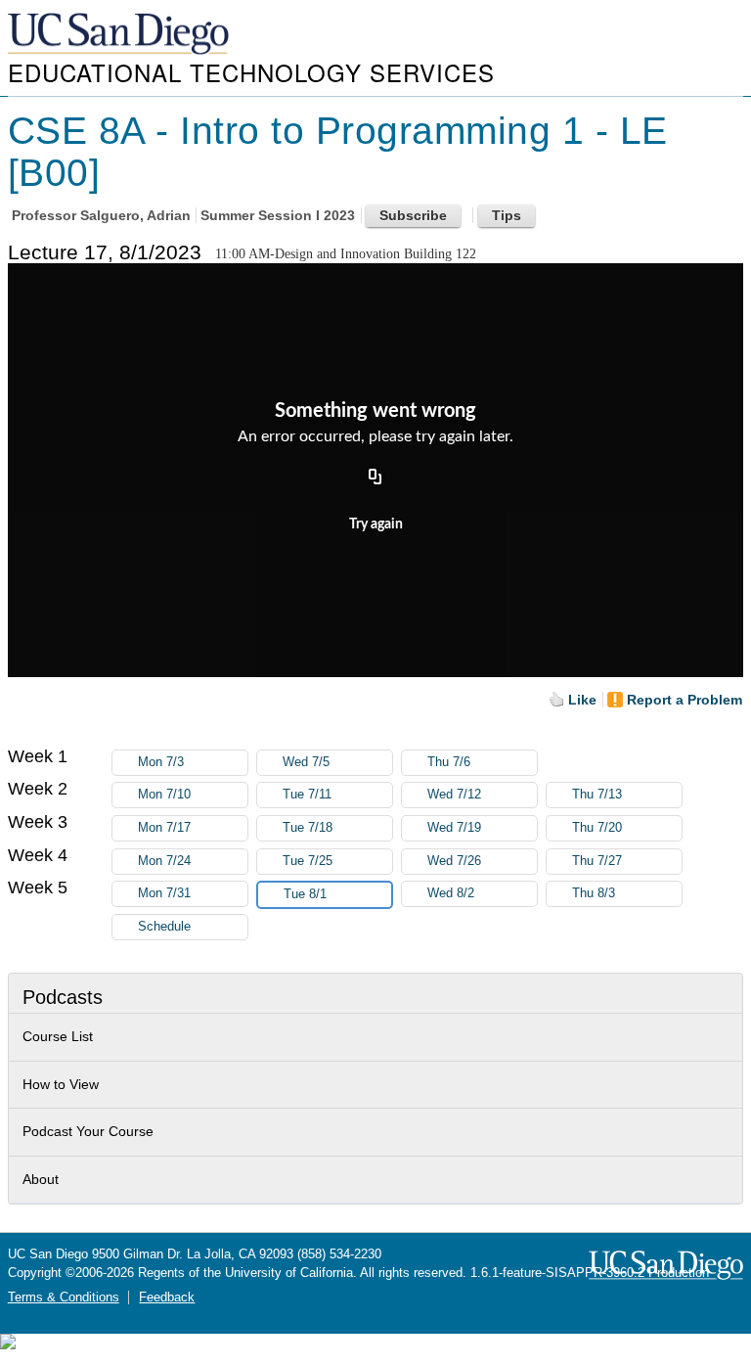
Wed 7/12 (454, 794)
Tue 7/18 (307, 828)
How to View (60, 1084)
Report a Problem (684, 699)
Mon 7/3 (161, 762)
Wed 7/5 (306, 762)
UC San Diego (120, 35)
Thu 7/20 (597, 828)
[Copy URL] (375, 478)
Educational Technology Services (251, 72)
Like (582, 699)
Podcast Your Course (88, 1131)
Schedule (164, 926)
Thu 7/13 (597, 794)
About (40, 1179)
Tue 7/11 (307, 794)
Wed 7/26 (454, 861)
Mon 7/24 (164, 861)
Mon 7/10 (164, 794)
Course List (57, 1036)
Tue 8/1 (305, 894)
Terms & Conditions (63, 1297)
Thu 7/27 (597, 861)
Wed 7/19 (454, 828)
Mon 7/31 (164, 893)
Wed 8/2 (450, 893)
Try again (376, 524)
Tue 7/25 (307, 861)
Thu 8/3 (593, 893)
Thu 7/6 (448, 762)
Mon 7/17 (164, 828)
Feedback (167, 1297)
